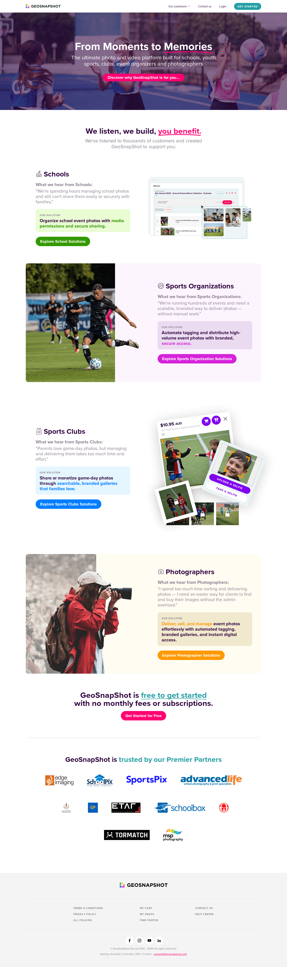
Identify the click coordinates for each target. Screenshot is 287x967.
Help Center (204, 914)
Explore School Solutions (63, 241)
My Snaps (147, 914)
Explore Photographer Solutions (191, 655)
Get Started (247, 6)
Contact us (204, 6)
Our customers (177, 6)
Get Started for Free (143, 716)
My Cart (146, 908)
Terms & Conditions (88, 908)
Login (222, 6)
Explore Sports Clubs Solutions (68, 504)
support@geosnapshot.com (170, 954)
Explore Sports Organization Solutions (197, 359)
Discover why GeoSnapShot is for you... (144, 77)
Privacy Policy (84, 914)
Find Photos (149, 920)
